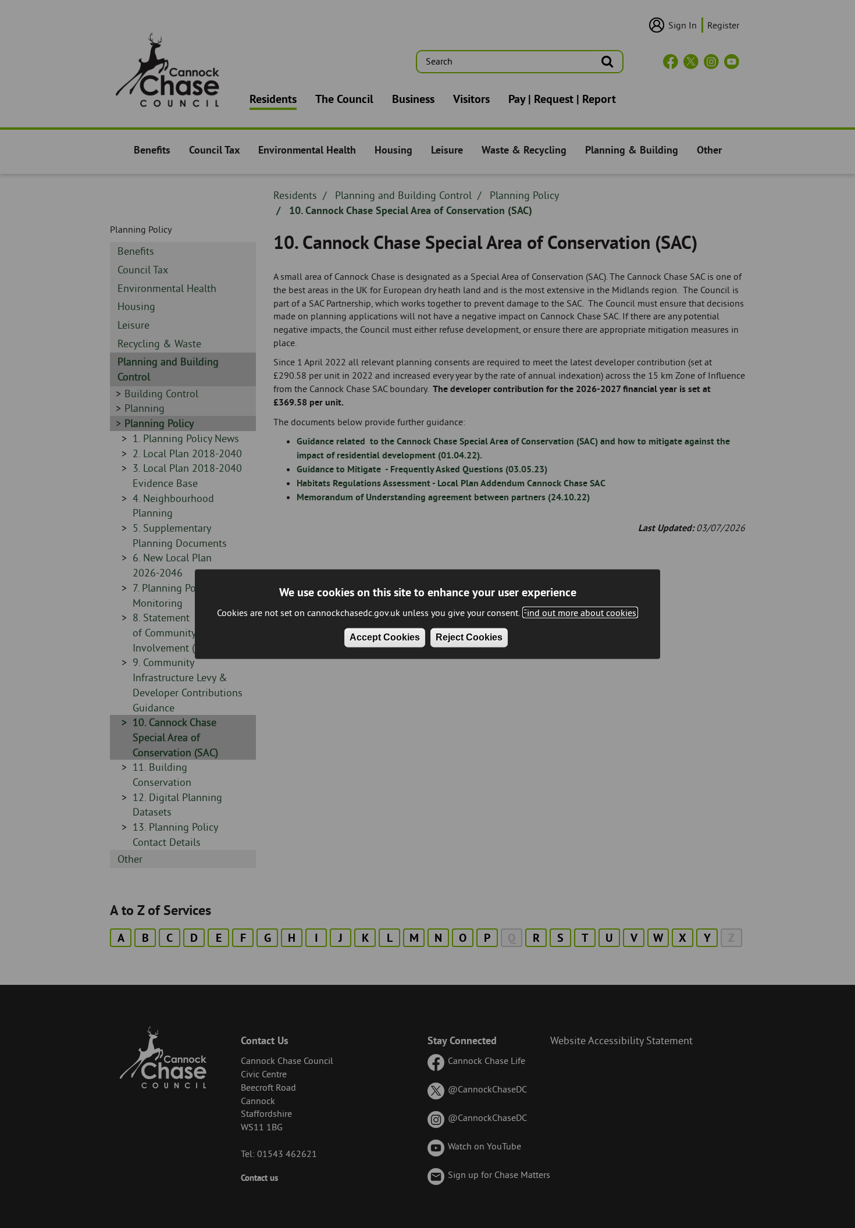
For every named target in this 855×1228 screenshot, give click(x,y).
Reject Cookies (469, 637)
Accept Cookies (385, 637)
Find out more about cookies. (580, 612)
